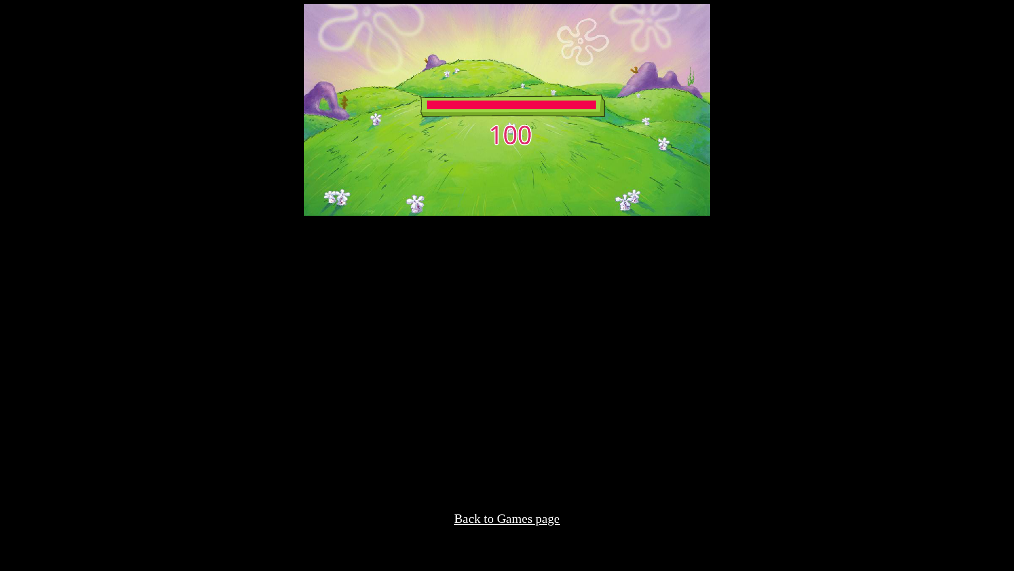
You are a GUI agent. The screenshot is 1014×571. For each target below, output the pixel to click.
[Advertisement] (507, 290)
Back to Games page (507, 519)
